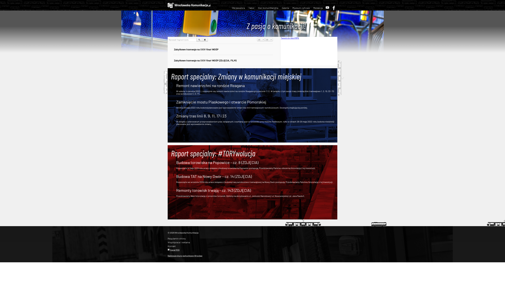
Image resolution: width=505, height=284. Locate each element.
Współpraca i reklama (179, 242)
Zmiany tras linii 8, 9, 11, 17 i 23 (201, 115)
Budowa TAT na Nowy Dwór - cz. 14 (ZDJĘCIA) (214, 176)
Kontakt (172, 246)
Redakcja (318, 7)
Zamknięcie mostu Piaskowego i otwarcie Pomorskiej (221, 102)
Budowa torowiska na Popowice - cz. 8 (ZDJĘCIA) (217, 162)
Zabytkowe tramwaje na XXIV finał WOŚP (196, 49)
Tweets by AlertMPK (290, 38)
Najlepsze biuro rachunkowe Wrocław (185, 255)
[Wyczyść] (205, 40)
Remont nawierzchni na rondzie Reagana (210, 85)
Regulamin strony (177, 238)
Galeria (285, 7)
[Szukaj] (199, 40)
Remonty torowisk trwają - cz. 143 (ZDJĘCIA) (213, 190)
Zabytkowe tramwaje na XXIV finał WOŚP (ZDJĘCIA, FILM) (205, 60)
